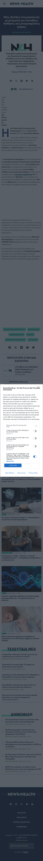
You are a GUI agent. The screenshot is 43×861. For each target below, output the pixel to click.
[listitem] (21, 425)
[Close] (39, 388)
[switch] (35, 431)
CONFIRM (13, 465)
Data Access (21, 473)
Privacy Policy (33, 473)
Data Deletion (9, 473)
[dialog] (21, 430)
